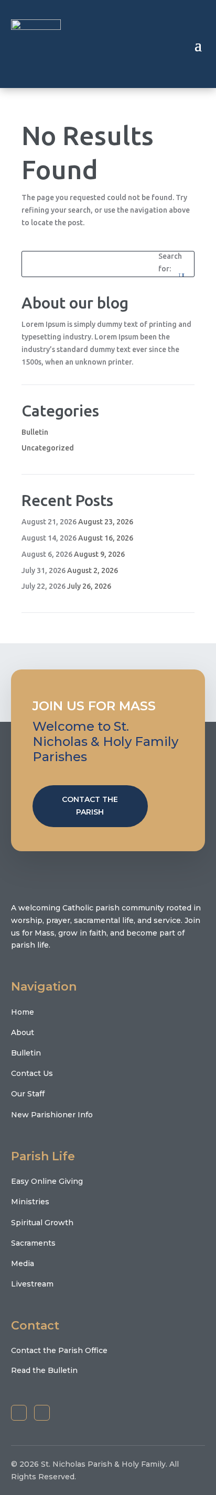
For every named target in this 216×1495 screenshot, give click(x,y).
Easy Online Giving (47, 1181)
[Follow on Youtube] (42, 1413)
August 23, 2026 (105, 522)
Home (22, 1012)
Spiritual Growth (42, 1222)
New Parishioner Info (52, 1114)
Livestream (32, 1284)
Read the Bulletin (44, 1370)
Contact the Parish (90, 806)
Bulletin (34, 432)
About (22, 1032)
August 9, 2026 (99, 554)
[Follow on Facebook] (19, 1413)
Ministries (30, 1201)
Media (22, 1263)
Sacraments (33, 1243)
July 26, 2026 (89, 586)
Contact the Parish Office (59, 1350)
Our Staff (28, 1093)
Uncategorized (47, 448)
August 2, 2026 (92, 570)
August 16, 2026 (105, 538)
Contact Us (32, 1073)
